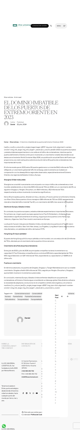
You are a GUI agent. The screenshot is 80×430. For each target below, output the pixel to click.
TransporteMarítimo (37, 299)
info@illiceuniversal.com (30, 377)
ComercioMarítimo (38, 293)
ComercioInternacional (22, 293)
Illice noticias (8, 97)
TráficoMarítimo (10, 299)
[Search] (51, 25)
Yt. (66, 201)
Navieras (8, 296)
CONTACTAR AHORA (39, 26)
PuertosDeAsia (18, 296)
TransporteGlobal (22, 299)
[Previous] (62, 296)
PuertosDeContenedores (33, 296)
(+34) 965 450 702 (28, 371)
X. (66, 210)
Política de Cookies (37, 415)
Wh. (66, 206)
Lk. (66, 215)
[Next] (67, 296)
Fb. (66, 219)
